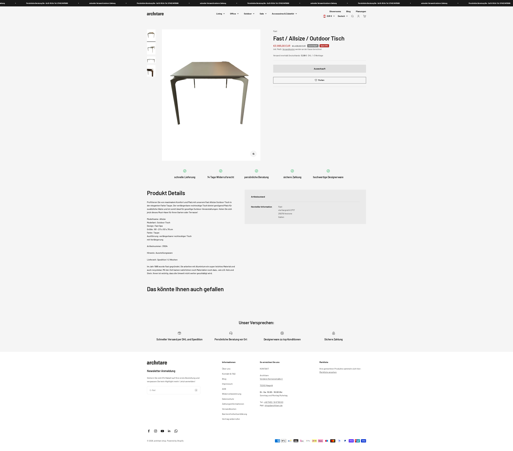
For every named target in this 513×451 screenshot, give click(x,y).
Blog (348, 11)
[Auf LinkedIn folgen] (169, 431)
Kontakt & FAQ (228, 373)
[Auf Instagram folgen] (155, 431)
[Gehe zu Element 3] (151, 60)
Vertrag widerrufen (231, 419)
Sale (262, 13)
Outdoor (248, 13)
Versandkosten (288, 49)
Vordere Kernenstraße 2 (271, 379)
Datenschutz (228, 399)
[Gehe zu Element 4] (151, 71)
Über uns (226, 368)
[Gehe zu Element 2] (151, 49)
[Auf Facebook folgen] (149, 431)
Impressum (227, 383)
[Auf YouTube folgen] (162, 431)
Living (219, 13)
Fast (275, 31)
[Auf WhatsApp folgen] (176, 431)
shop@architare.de (274, 405)
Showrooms (335, 11)
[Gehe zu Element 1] (151, 35)
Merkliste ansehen (328, 372)
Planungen (361, 11)
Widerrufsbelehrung (231, 393)
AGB (224, 389)
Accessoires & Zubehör (283, 13)
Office (233, 13)
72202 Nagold (266, 385)
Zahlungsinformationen (233, 403)
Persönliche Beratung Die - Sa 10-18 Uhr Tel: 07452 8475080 (21, 3)
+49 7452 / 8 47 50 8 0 (273, 402)
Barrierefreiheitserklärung (234, 414)
